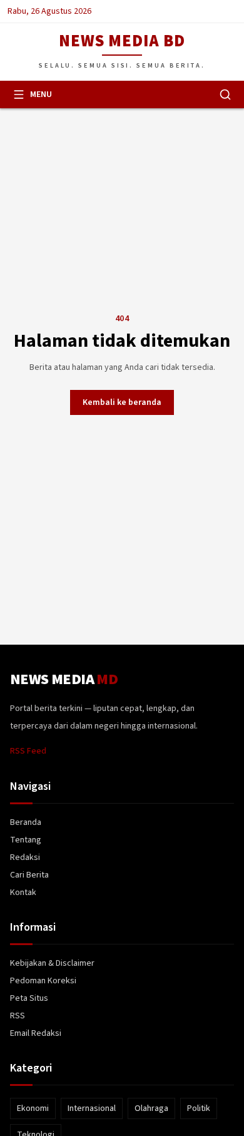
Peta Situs (29, 998)
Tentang (25, 840)
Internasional (92, 1108)
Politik (198, 1108)
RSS (17, 1016)
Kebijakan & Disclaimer (52, 963)
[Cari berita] (225, 94)
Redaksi (25, 857)
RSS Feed (28, 751)
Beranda (25, 822)
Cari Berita (29, 875)
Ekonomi (33, 1108)
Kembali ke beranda (122, 402)
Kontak (23, 892)
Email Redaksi (35, 1033)
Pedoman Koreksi (43, 981)
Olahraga (151, 1108)
